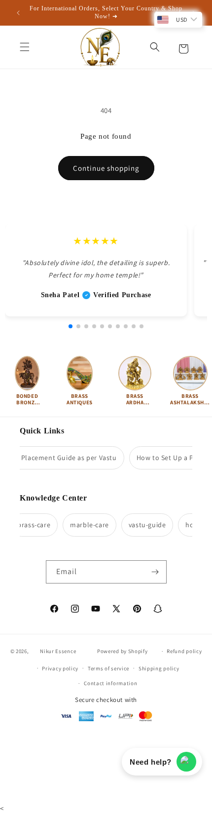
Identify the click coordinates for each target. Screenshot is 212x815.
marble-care (86, 524)
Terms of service (108, 668)
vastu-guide (144, 524)
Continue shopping (106, 168)
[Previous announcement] (18, 13)
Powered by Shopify (122, 651)
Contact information (110, 683)
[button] (24, 47)
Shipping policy (159, 668)
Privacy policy (60, 668)
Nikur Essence (58, 651)
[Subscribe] (155, 571)
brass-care (30, 524)
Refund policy (184, 651)
